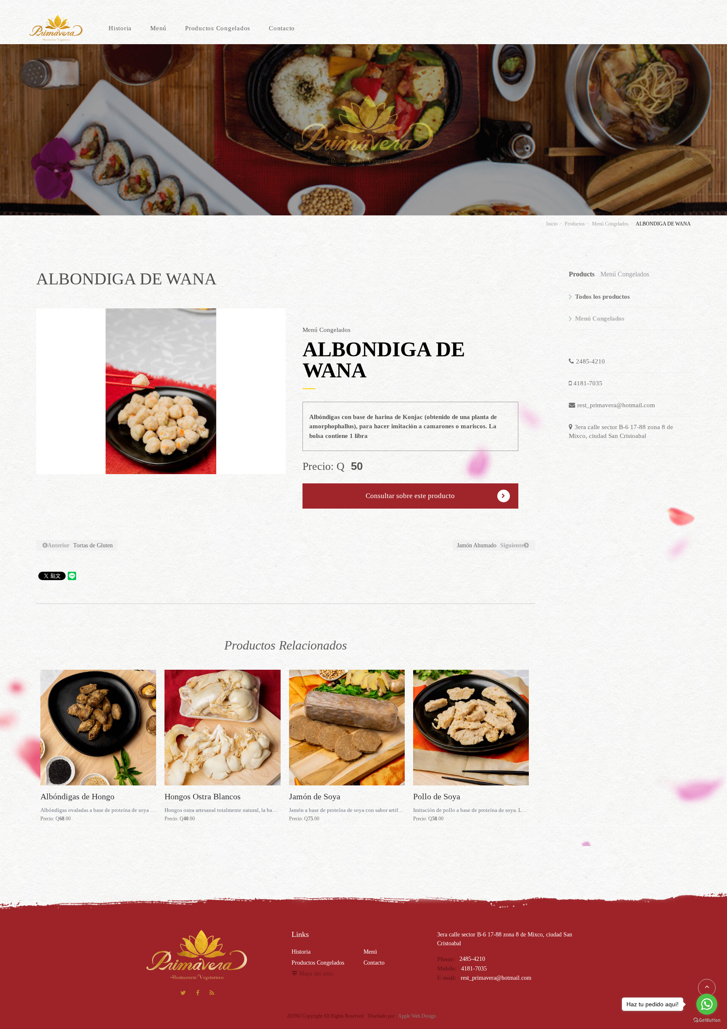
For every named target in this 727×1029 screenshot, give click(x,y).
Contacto (374, 963)
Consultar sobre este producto (410, 496)
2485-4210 (590, 361)
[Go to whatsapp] (706, 1004)
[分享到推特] (183, 994)
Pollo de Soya (436, 796)
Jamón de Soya (314, 796)
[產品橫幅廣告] (363, 129)
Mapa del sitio (316, 974)
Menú (370, 952)
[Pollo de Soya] (471, 727)
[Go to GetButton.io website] (706, 1020)
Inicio (551, 224)
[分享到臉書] (197, 994)
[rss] (212, 994)
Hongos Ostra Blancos (203, 796)
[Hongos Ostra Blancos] (222, 727)
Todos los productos (602, 296)
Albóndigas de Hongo (77, 796)
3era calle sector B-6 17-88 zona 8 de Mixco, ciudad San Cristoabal (621, 431)
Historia (301, 952)
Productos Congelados (318, 963)
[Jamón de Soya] (347, 727)
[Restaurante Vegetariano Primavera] (55, 28)
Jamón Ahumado (490, 545)
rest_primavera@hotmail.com (616, 405)
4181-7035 (587, 383)
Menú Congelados (610, 224)
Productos (575, 224)
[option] (161, 391)
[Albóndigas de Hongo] (98, 727)
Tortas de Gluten (80, 545)
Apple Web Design (417, 1016)
